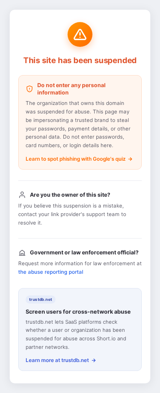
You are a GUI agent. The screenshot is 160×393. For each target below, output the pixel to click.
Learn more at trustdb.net (57, 360)
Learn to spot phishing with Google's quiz (75, 159)
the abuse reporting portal (50, 272)
